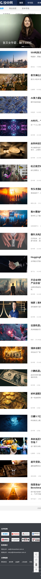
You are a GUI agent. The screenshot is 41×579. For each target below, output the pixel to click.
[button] (23, 46)
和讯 (30, 562)
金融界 (17, 562)
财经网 (11, 562)
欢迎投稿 (36, 559)
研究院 (30, 3)
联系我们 (36, 554)
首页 (21, 3)
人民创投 (24, 562)
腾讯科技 (4, 562)
